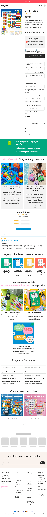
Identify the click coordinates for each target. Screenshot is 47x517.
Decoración (17, 482)
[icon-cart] (42, 5)
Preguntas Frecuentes (29, 484)
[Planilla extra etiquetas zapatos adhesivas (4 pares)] (40, 263)
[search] (39, 5)
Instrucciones (29, 479)
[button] (28, 13)
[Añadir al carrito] (10, 267)
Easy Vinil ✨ (10, 513)
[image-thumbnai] (3, 33)
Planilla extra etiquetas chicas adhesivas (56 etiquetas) (6, 272)
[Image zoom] (11, 20)
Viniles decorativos (18, 479)
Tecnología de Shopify (39, 513)
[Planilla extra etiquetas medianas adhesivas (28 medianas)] (29, 263)
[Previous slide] (22, 424)
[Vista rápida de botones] (10, 264)
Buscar (28, 476)
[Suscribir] (44, 478)
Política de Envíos (29, 494)
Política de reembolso (29, 498)
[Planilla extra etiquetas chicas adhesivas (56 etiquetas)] (6, 263)
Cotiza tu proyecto (17, 496)
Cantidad (27, 116)
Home (16, 476)
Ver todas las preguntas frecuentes (23, 363)
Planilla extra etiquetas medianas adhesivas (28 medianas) (29, 272)
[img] (4, 238)
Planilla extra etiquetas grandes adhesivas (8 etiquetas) (18, 272)
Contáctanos (4, 487)
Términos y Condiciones (29, 491)
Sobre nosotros (4, 486)
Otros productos (19, 490)
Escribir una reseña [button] (23, 229)
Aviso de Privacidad (29, 487)
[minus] (26, 119)
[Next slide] (25, 424)
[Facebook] (39, 494)
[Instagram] (42, 494)
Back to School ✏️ (18, 487)
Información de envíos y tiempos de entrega (30, 502)
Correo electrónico (7, 462)
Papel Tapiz (17, 484)
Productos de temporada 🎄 (18, 493)
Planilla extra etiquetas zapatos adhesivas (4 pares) (40, 271)
